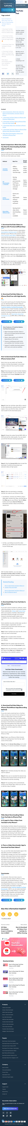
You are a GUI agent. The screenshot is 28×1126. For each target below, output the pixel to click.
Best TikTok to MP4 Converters (8, 1053)
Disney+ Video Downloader (7, 1014)
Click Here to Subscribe (10, 1108)
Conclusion (6, 137)
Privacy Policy (5, 1072)
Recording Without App (6, 212)
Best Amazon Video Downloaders (9, 1041)
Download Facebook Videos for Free (9, 1055)
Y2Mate (14, 611)
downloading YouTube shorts (9, 232)
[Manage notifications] (3, 1121)
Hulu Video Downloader (7, 1017)
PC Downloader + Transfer (6, 183)
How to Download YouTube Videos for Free (16, 992)
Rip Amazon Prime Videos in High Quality (10, 1048)
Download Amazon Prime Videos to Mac (10, 1043)
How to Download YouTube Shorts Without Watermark (16, 979)
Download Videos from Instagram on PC (10, 1057)
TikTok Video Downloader (7, 1026)
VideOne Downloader (6, 1007)
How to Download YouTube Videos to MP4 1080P (16, 965)
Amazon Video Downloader (7, 1009)
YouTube (11, 968)
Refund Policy (5, 1091)
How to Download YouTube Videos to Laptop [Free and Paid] (14, 586)
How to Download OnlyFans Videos (9, 1050)
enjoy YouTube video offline (8, 235)
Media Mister (22, 611)
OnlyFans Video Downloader (8, 1024)
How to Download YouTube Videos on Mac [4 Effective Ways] (14, 591)
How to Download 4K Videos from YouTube (16, 972)
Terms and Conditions (6, 1069)
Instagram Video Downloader (8, 1031)
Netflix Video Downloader (7, 1012)
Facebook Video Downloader (8, 1028)
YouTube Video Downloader (7, 1021)
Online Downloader (6, 198)
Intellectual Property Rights (7, 1077)
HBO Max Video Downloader (7, 1019)
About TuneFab (5, 1067)
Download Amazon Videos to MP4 (9, 1045)
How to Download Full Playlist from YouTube (17, 986)
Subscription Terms (6, 1074)
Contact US (4, 1094)
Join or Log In (19, 1)
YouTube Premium (5, 169)
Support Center (5, 1086)
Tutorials (4, 1089)
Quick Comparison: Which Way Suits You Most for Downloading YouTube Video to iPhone (13, 113)
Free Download (7, 9)
